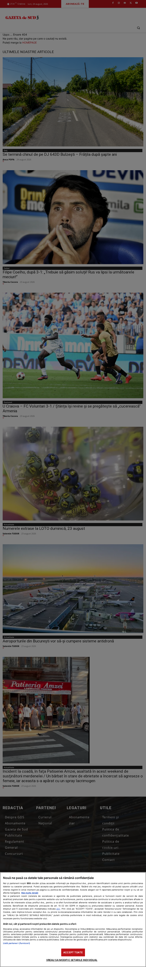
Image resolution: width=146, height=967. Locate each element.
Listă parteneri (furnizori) (16, 943)
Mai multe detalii (29, 893)
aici (58, 908)
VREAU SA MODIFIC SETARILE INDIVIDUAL (72, 959)
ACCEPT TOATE (73, 952)
